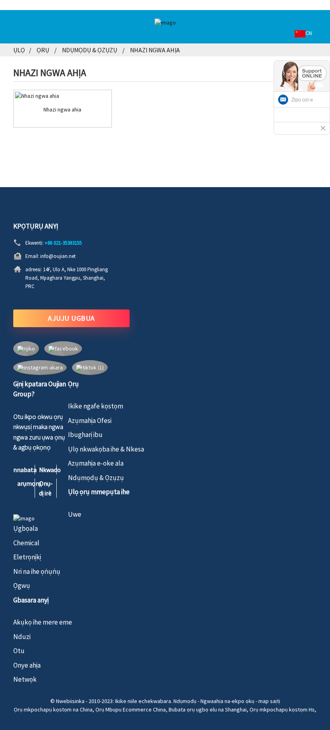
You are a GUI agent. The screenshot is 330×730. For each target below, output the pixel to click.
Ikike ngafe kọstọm (95, 406)
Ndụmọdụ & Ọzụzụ (89, 50)
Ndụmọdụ (184, 701)
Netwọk (25, 679)
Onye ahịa (27, 665)
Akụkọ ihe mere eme (42, 622)
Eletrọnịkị (27, 557)
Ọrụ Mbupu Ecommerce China (130, 709)
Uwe (74, 514)
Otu (19, 650)
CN (308, 33)
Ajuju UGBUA (71, 318)
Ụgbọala (25, 528)
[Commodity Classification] (62, 95)
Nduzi (22, 636)
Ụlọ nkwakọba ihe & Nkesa (106, 449)
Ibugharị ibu (85, 434)
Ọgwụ (21, 585)
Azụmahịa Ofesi (89, 420)
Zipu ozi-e (302, 100)
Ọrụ (43, 50)
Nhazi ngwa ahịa (155, 50)
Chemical (26, 542)
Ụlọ (19, 50)
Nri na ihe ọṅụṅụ (36, 571)
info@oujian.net (58, 256)
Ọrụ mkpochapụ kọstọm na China (53, 709)
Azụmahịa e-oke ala (96, 463)
